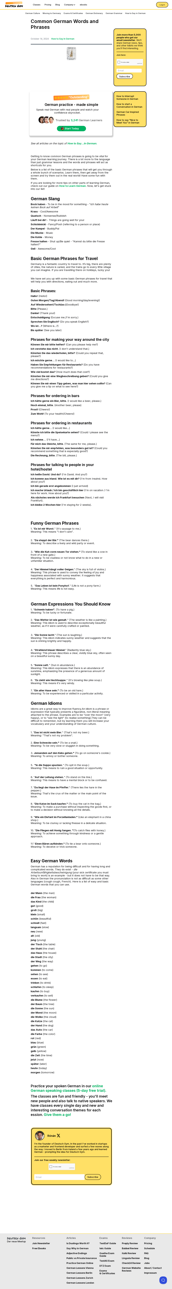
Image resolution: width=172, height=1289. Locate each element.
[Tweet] (32, 34)
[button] (70, 4)
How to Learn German (72, 185)
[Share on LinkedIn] (41, 34)
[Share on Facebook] (36, 34)
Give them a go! (57, 1115)
